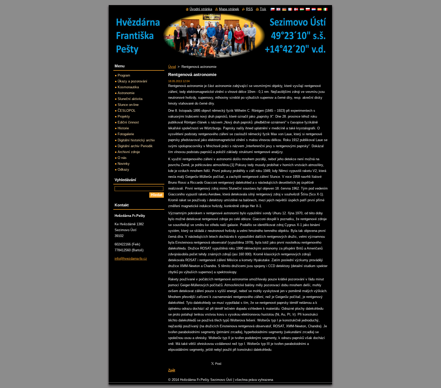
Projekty (124, 116)
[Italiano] (325, 9)
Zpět (171, 370)
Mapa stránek (229, 9)
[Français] (290, 9)
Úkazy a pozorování (132, 81)
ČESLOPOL (127, 110)
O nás (122, 158)
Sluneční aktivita (130, 99)
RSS (249, 9)
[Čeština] (273, 9)
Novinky (124, 164)
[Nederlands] (314, 9)
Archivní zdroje (129, 152)
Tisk (263, 9)
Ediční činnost (128, 122)
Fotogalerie (126, 134)
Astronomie (126, 93)
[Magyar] (302, 9)
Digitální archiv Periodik (135, 146)
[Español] (319, 9)
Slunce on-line (128, 105)
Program (124, 75)
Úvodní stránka (201, 9)
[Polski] (308, 9)
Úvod (172, 67)
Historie (123, 128)
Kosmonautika (128, 87)
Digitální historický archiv (136, 140)
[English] (278, 9)
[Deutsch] (284, 9)
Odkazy (123, 169)
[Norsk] (296, 9)
